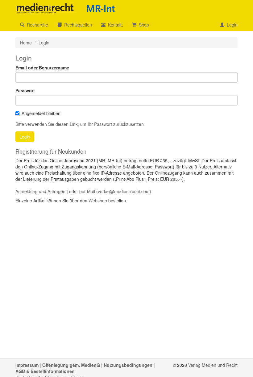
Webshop (98, 200)
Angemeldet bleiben (41, 113)
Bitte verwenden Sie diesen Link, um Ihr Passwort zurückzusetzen (79, 124)
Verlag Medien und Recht (213, 365)
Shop (142, 25)
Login (231, 25)
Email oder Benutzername (42, 67)
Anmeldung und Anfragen (40, 191)
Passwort (25, 90)
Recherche (36, 25)
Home (26, 42)
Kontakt (114, 25)
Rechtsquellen (77, 25)
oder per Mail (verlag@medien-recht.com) (110, 191)
